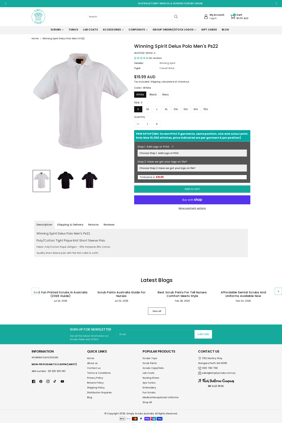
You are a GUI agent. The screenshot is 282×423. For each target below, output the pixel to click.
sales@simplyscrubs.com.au (218, 373)
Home (35, 38)
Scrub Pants (150, 363)
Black (153, 94)
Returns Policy (95, 382)
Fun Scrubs (149, 392)
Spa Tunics (149, 382)
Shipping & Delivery (70, 225)
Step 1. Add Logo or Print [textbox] (192, 147)
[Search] (176, 17)
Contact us (94, 368)
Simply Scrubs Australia (140, 413)
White (140, 94)
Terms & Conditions (99, 373)
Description (44, 225)
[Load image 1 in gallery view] (41, 181)
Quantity (139, 117)
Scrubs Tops (150, 358)
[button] (239, 16)
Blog (89, 397)
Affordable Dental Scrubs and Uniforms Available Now (243, 294)
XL (166, 109)
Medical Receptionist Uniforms (161, 397)
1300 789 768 (210, 368)
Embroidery (149, 387)
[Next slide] (277, 3)
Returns (93, 225)
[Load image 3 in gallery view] (89, 181)
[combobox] (134, 17)
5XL (206, 109)
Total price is (152, 177)
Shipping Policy (96, 387)
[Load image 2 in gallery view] (65, 181)
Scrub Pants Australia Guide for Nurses (121, 294)
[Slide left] (35, 291)
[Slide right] (278, 291)
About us (92, 363)
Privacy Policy (95, 377)
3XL (185, 109)
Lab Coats (149, 373)
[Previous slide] (5, 3)
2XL (176, 109)
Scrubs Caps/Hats (153, 368)
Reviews (109, 225)
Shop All (147, 402)
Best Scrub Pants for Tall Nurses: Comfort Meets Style (182, 294)
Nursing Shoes (151, 377)
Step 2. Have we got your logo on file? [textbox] (162, 162)
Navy (165, 94)
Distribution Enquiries (99, 392)
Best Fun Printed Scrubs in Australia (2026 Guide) (60, 294)
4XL (195, 109)
